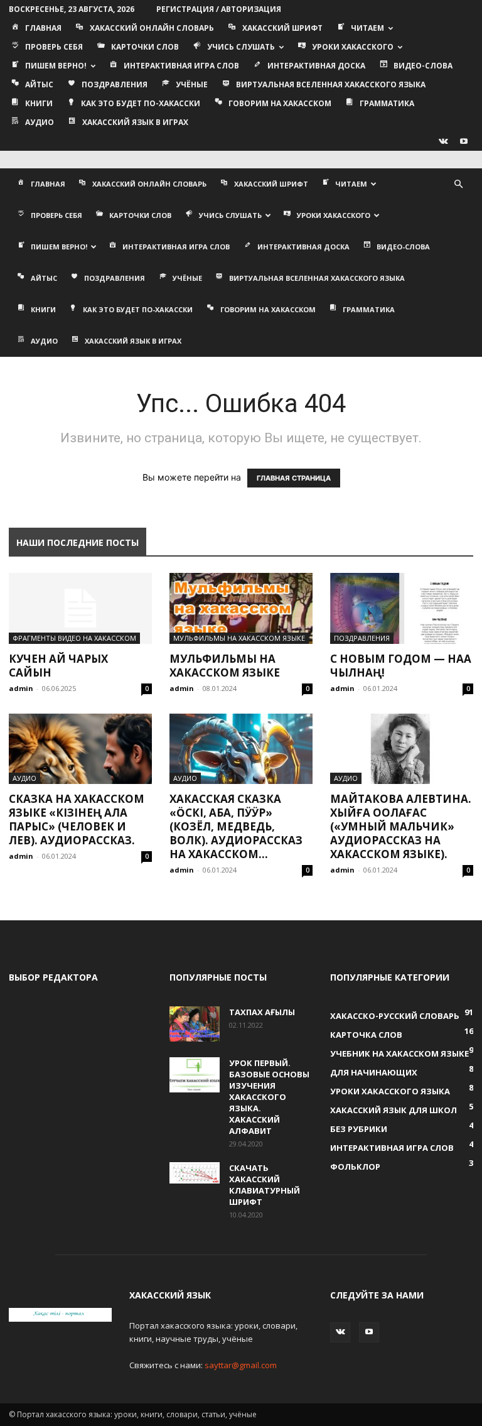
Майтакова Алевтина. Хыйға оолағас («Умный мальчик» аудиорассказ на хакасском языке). (400, 826)
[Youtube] (463, 141)
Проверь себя (54, 46)
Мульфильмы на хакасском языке (239, 638)
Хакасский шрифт (282, 28)
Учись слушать (241, 46)
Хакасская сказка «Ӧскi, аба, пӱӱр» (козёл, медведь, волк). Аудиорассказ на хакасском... (236, 826)
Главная (43, 28)
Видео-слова (423, 65)
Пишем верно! (56, 65)
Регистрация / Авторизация (218, 9)
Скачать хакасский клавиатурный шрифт (264, 1184)
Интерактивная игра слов (181, 65)
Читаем (367, 28)
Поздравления (114, 84)
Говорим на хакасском (279, 103)
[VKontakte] (443, 141)
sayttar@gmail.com (241, 1365)
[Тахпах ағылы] (194, 1024)
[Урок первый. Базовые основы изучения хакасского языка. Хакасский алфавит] (194, 1074)
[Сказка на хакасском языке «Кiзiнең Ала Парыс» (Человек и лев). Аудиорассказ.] (80, 749)
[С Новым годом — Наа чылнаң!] (401, 608)
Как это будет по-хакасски (140, 103)
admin (21, 688)
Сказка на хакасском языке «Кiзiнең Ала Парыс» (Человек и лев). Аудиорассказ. (76, 819)
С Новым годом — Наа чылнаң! (400, 665)
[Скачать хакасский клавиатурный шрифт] (194, 1172)
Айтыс (39, 84)
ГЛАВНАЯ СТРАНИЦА (294, 478)
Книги (39, 103)
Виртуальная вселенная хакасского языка (331, 84)
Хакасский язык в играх (135, 122)
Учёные (192, 84)
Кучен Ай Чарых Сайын (58, 665)
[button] (458, 184)
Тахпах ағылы (262, 1012)
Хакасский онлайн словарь (152, 28)
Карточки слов (145, 46)
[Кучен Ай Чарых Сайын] (80, 608)
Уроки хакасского (353, 46)
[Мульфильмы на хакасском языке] (241, 608)
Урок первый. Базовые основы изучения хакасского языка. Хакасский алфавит (269, 1096)
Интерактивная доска (316, 65)
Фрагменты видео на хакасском (74, 638)
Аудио (39, 122)
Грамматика (387, 103)
